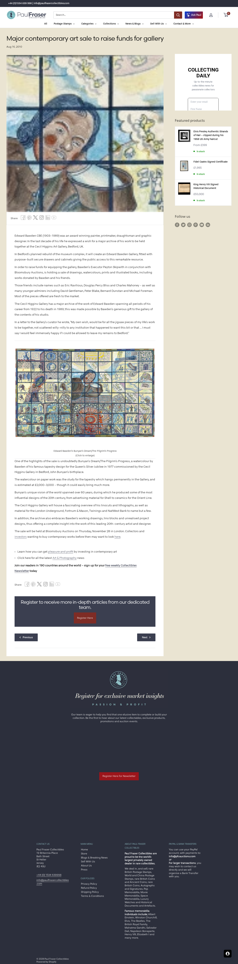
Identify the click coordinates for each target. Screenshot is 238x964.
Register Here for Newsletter (119, 776)
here (117, 536)
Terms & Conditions (92, 896)
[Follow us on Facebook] (177, 224)
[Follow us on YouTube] (201, 224)
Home (84, 849)
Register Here (85, 618)
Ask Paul (196, 14)
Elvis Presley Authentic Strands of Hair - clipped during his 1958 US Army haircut (210, 135)
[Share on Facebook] (23, 218)
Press (84, 869)
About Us (86, 865)
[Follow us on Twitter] (183, 224)
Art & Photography (64, 558)
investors (21, 536)
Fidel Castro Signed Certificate (210, 161)
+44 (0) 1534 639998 (48, 875)
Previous (28, 637)
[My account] (211, 15)
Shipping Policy (90, 892)
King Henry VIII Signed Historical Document (205, 186)
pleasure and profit (60, 551)
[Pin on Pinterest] (29, 218)
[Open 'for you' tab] (228, 954)
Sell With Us (88, 861)
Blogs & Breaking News (94, 857)
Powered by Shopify (46, 961)
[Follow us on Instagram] (189, 224)
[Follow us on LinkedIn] (208, 224)
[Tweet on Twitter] (35, 218)
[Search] (178, 15)
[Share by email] (41, 218)
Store (84, 853)
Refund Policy (89, 887)
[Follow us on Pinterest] (195, 224)
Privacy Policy (89, 883)
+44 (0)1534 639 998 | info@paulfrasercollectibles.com (38, 3)
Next (144, 637)
